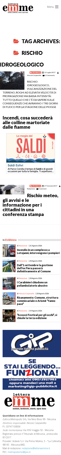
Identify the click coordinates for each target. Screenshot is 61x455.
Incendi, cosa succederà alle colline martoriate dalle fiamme (28, 122)
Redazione (31, 189)
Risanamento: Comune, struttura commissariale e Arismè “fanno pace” (37, 300)
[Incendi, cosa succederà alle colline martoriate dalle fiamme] (12, 80)
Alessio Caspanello (34, 75)
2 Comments (50, 75)
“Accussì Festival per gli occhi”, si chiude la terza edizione (37, 316)
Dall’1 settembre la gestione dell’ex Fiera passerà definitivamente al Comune (35, 268)
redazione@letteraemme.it (36, 448)
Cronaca (36, 72)
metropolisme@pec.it (19, 452)
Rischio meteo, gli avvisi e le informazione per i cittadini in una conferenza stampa (30, 205)
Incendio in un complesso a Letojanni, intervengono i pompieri (38, 251)
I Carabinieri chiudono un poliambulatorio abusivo (32, 284)
